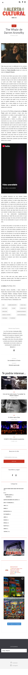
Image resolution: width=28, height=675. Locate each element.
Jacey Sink (4, 308)
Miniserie (8, 496)
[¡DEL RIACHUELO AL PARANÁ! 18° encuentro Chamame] (14, 608)
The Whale (4, 318)
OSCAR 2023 (23, 308)
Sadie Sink (4, 311)
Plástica (6, 525)
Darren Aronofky (12, 305)
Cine (14, 25)
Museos (5, 520)
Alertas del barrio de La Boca (11, 499)
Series (5, 528)
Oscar (13, 308)
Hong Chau (23, 305)
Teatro (5, 531)
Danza (5, 508)
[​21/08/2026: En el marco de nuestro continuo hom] (14, 587)
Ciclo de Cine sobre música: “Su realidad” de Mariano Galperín (14, 394)
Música (5, 522)
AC (4, 492)
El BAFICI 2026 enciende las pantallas (14, 439)
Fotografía (6, 514)
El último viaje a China (14, 417)
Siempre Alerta (8, 494)
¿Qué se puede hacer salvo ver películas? (14, 488)
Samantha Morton (21, 311)
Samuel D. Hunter (6, 314)
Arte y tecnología (8, 502)
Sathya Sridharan (21, 314)
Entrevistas (7, 511)
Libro (5, 517)
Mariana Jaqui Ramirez (14, 328)
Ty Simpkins (12, 318)
